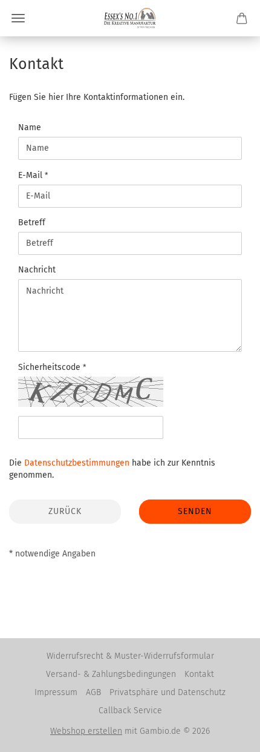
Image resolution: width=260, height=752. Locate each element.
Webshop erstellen (86, 731)
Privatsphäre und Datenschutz (167, 692)
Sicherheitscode (50, 367)
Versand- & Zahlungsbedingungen (111, 674)
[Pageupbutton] (227, 734)
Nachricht (37, 270)
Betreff (31, 222)
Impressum (55, 692)
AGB (93, 692)
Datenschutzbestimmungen (76, 463)
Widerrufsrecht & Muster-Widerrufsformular (130, 656)
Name (29, 127)
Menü (18, 18)
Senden (195, 511)
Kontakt (199, 674)
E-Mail (31, 175)
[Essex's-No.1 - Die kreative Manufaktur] (130, 18)
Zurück (65, 511)
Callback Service (130, 710)
